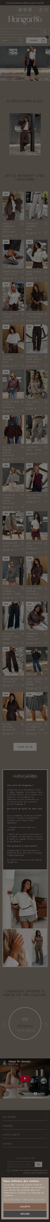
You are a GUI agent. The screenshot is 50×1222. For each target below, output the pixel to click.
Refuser (25, 1213)
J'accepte (25, 1206)
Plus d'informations (12, 1199)
